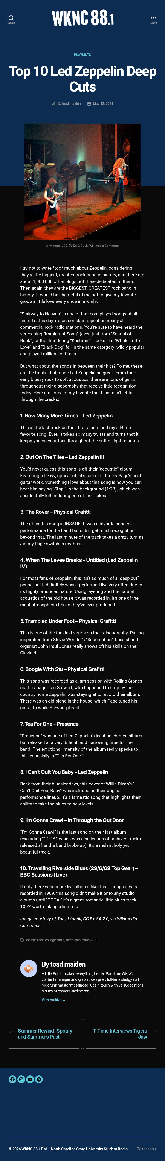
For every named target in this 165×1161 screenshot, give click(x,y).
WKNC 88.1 (90, 940)
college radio (54, 940)
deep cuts (73, 940)
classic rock (35, 940)
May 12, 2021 (103, 104)
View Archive (53, 1000)
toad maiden (71, 104)
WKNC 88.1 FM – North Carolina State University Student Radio (74, 1149)
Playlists (82, 55)
